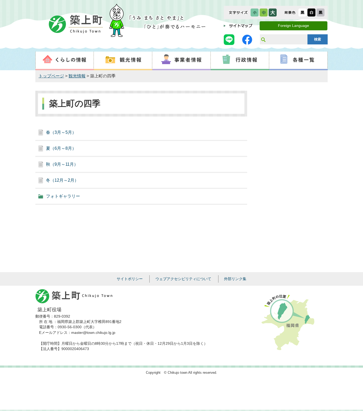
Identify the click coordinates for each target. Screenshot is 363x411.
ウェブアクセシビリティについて (183, 279)
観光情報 (77, 76)
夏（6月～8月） (61, 148)
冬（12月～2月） (62, 180)
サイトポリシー (130, 279)
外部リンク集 (235, 279)
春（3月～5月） (61, 132)
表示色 (289, 12)
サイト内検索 (263, 39)
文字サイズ (238, 12)
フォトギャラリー (63, 196)
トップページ (51, 76)
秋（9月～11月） (62, 164)
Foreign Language (293, 26)
